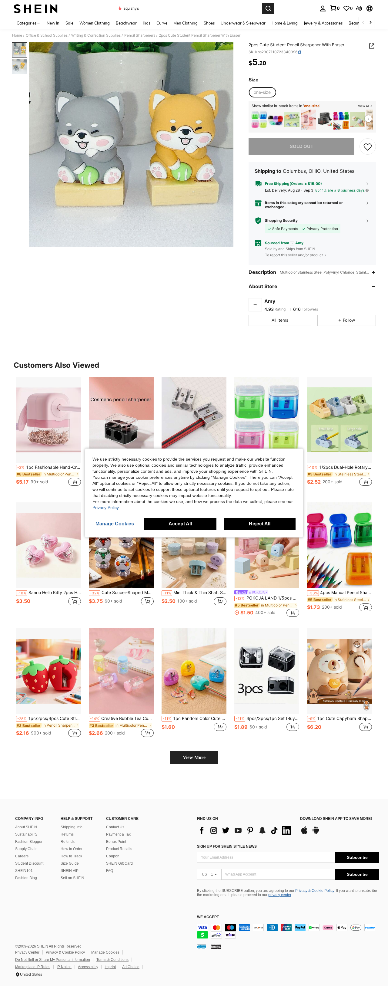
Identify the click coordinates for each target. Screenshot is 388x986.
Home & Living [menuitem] (285, 23)
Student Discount (29, 863)
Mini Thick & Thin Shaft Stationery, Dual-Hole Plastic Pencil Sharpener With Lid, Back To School (194, 592)
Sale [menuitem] (69, 23)
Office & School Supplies (47, 35)
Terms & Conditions (112, 960)
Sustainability (26, 834)
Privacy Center (27, 952)
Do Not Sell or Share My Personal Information (52, 960)
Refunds (68, 842)
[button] (359, 8)
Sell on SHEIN (72, 878)
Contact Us (115, 827)
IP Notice (64, 967)
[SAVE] (368, 146)
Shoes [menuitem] (209, 23)
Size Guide (70, 863)
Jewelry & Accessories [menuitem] (323, 23)
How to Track (71, 856)
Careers (21, 856)
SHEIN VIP (70, 871)
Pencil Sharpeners (139, 35)
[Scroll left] (363, 23)
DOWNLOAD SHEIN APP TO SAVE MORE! (336, 819)
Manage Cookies (105, 952)
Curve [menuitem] (161, 23)
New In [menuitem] (53, 23)
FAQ (109, 871)
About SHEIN (26, 827)
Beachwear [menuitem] (126, 23)
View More (194, 757)
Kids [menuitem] (146, 23)
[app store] (304, 833)
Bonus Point (116, 842)
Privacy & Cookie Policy (314, 891)
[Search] (268, 8)
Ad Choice (130, 967)
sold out (301, 146)
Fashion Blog (26, 878)
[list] (245, 830)
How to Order (71, 849)
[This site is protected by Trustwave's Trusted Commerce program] (201, 947)
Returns (67, 834)
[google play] (316, 833)
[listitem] (259, 120)
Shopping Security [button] (281, 221)
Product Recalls (119, 849)
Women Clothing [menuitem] (94, 23)
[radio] (262, 92)
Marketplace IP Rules (32, 967)
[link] (334, 8)
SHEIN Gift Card (119, 863)
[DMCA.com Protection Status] (216, 947)
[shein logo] (36, 8)
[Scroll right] (370, 23)
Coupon (112, 856)
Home (17, 35)
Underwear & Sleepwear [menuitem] (243, 23)
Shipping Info (71, 827)
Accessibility (88, 967)
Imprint (110, 967)
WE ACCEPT (208, 917)
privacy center (279, 895)
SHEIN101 (24, 871)
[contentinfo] (288, 931)
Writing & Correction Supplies (96, 35)
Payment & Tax (118, 834)
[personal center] (322, 8)
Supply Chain (26, 849)
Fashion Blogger (28, 842)
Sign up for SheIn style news (227, 846)
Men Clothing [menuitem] (185, 23)
